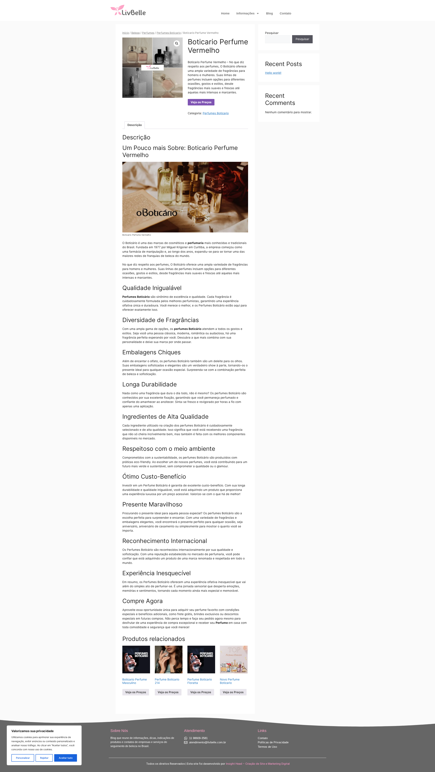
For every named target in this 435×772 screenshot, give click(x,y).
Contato (285, 13)
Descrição (134, 125)
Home (225, 13)
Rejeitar (44, 757)
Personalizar (23, 757)
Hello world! (273, 73)
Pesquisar (272, 33)
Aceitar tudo (66, 757)
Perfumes (148, 32)
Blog (269, 13)
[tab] (134, 125)
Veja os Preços (201, 102)
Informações (245, 13)
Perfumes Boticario (169, 32)
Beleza (135, 32)
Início (125, 32)
